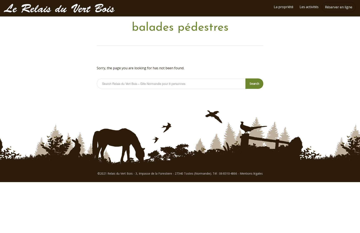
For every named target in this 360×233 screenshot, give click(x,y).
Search (254, 83)
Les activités (309, 7)
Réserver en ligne (338, 7)
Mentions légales (251, 173)
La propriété (283, 7)
